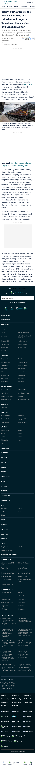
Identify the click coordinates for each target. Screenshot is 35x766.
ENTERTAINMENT (6, 394)
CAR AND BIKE (5, 503)
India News (24, 6)
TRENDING (4, 460)
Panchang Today (22, 584)
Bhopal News (21, 366)
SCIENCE (3, 489)
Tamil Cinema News (23, 400)
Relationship (4, 447)
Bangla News (21, 610)
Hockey (3, 519)
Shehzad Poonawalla (7, 592)
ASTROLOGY (5, 412)
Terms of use (27, 703)
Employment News (23, 426)
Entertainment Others (24, 407)
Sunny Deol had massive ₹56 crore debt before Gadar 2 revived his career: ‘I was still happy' (24, 662)
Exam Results (5, 429)
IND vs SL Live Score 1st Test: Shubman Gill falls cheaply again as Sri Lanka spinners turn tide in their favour (9, 693)
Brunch (20, 437)
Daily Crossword (22, 554)
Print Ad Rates (16, 709)
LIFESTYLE (4, 434)
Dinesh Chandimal (6, 358)
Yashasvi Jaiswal (22, 352)
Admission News (5, 423)
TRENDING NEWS (6, 567)
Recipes (20, 444)
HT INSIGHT (4, 532)
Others (3, 522)
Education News (22, 429)
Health (3, 444)
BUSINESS (4, 465)
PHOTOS (3, 470)
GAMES (3, 551)
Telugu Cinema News (7, 404)
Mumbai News (5, 382)
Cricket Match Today (23, 340)
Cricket (16, 6)
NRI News (4, 616)
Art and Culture (5, 437)
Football (20, 516)
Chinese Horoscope (6, 587)
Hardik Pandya (5, 352)
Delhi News (4, 373)
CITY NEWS (4, 363)
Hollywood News (22, 397)
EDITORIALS (4, 498)
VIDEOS (3, 474)
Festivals (20, 441)
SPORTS (3, 513)
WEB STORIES (5, 455)
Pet (2, 451)
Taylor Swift (4, 575)
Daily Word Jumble (6, 557)
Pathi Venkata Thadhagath (10, 44)
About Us (3, 703)
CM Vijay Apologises (23, 570)
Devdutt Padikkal (22, 348)
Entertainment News (7, 610)
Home (3, 6)
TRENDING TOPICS (7, 597)
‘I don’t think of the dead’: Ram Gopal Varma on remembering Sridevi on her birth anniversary (8, 640)
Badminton (4, 516)
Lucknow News (22, 379)
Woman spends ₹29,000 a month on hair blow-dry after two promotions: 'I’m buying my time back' (9, 629)
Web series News (6, 407)
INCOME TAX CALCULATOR (9, 562)
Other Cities (21, 389)
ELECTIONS (4, 537)
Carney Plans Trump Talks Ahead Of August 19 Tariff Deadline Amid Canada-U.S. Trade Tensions (8, 651)
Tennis (19, 519)
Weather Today (16, 706)
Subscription (4, 709)
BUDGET (3, 479)
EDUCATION (4, 420)
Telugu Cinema (22, 606)
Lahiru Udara (21, 358)
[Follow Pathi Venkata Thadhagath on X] (20, 44)
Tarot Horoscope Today (7, 580)
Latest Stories (7, 623)
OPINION (4, 493)
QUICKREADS (5, 541)
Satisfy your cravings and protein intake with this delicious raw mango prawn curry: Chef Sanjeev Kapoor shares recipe (25, 675)
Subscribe (30, 2)
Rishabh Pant (4, 355)
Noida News (21, 382)
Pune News (21, 386)
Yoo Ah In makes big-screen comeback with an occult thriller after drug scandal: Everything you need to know (8, 675)
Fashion (3, 441)
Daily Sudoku (5, 554)
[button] (2, 2)
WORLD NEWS (5, 327)
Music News (4, 400)
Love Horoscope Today (24, 580)
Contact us (15, 703)
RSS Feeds (15, 713)
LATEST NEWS (5, 322)
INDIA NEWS (5, 332)
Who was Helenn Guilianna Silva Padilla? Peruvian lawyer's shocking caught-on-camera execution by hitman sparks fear (8, 663)
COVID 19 (4, 546)
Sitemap (3, 713)
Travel (19, 447)
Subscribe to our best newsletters (17, 301)
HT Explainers (21, 616)
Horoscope (4, 415)
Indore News (4, 376)
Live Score (4, 343)
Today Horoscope (6, 584)
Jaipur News (21, 376)
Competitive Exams (6, 426)
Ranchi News (4, 389)
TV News (20, 404)
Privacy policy (5, 706)
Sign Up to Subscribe (17, 310)
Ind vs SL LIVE (22, 355)
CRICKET (3, 337)
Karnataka (28, 84)
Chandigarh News (6, 369)
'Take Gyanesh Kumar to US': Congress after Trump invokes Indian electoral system (25, 651)
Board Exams (21, 423)
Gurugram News (22, 373)
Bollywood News (6, 397)
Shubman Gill (5, 348)
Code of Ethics (28, 709)
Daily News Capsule (7, 305)
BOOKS (3, 527)
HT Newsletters (28, 706)
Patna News (4, 386)
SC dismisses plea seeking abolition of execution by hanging (24, 627)
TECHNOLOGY (5, 508)
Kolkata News (5, 379)
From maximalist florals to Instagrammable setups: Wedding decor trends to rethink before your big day (25, 639)
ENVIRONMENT (6, 484)
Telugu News (4, 613)
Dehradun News (22, 369)
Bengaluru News (5, 366)
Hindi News (21, 613)
